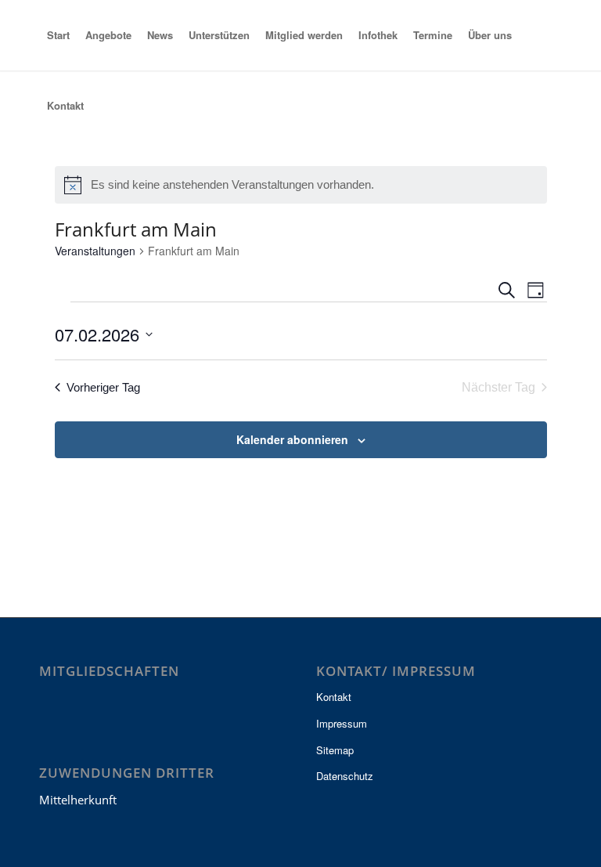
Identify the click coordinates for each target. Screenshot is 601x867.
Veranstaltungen (95, 251)
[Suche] (103, 105)
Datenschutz (344, 775)
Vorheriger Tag (103, 387)
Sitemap (335, 749)
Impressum (341, 723)
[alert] (301, 185)
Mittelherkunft (78, 799)
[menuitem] (58, 35)
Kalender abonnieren (292, 439)
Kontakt (333, 696)
